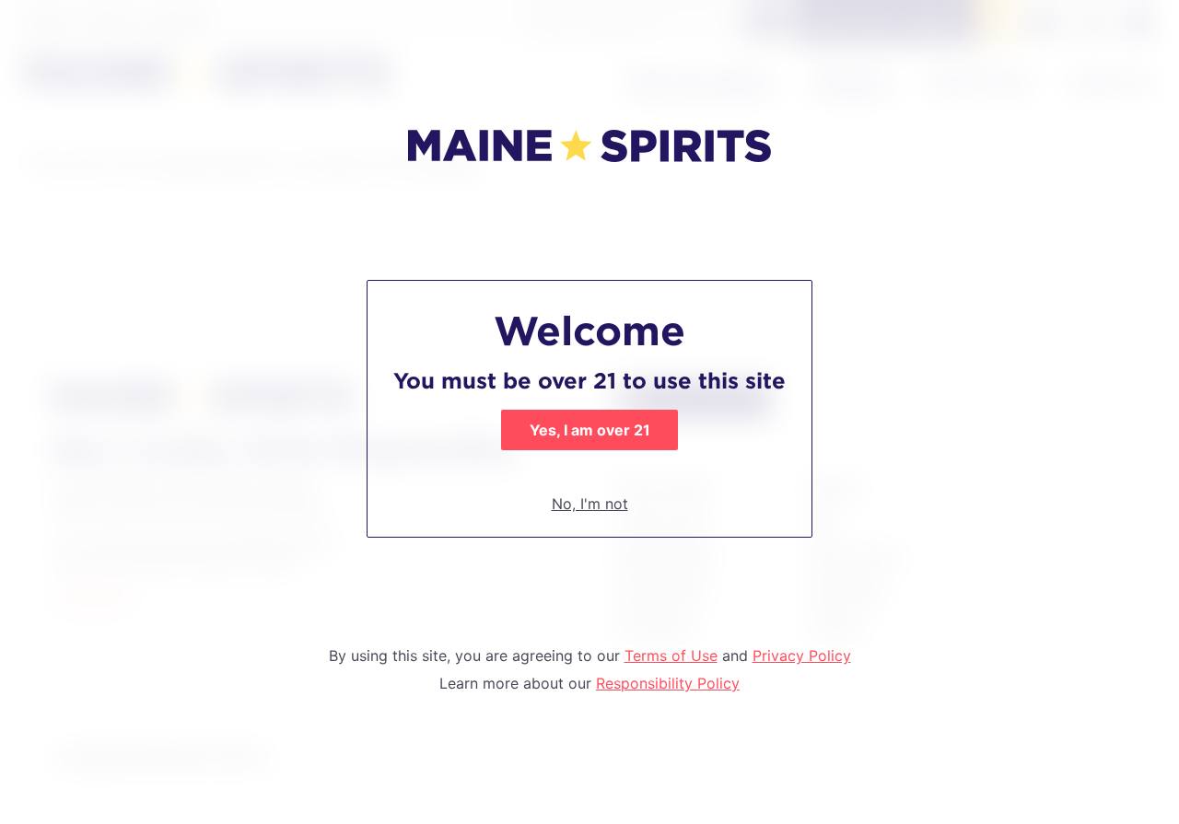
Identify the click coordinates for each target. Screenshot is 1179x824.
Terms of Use (671, 655)
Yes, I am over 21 (590, 430)
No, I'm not (590, 503)
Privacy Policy (802, 655)
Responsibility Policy (668, 683)
